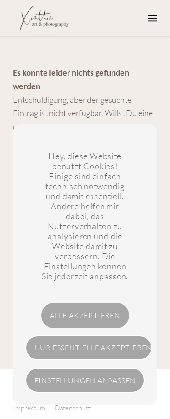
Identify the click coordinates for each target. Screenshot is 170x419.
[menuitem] (152, 18)
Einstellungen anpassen (85, 380)
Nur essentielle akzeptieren (93, 347)
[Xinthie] (70, 18)
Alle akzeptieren (85, 315)
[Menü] (152, 18)
